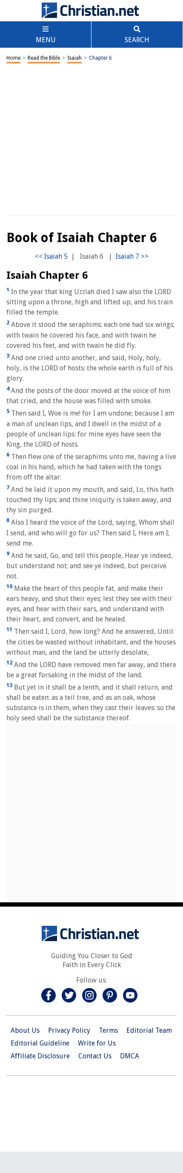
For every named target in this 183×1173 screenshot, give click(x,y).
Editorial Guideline (40, 1043)
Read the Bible (44, 58)
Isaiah (74, 58)
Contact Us (95, 1056)
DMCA (129, 1056)
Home (13, 58)
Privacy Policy (69, 1030)
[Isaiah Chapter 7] (132, 256)
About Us (25, 1030)
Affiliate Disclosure (40, 1056)
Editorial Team (149, 1030)
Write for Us (97, 1043)
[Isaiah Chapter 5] (51, 256)
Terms (108, 1030)
